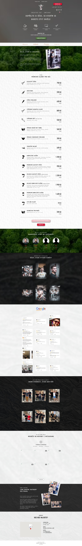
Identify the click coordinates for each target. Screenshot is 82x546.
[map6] (61, 10)
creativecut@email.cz (48, 532)
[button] (41, 38)
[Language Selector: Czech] (60, 12)
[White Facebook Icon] (59, 10)
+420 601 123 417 (47, 531)
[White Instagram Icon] (57, 10)
